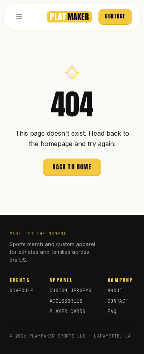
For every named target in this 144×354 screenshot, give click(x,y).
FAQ (112, 311)
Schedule (22, 290)
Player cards (68, 311)
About (115, 290)
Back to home (71, 166)
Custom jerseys (71, 290)
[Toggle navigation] (19, 17)
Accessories (66, 301)
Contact (115, 16)
